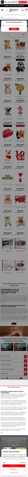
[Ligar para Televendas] (7, 10)
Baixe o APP (23, 2)
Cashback (22, 10)
